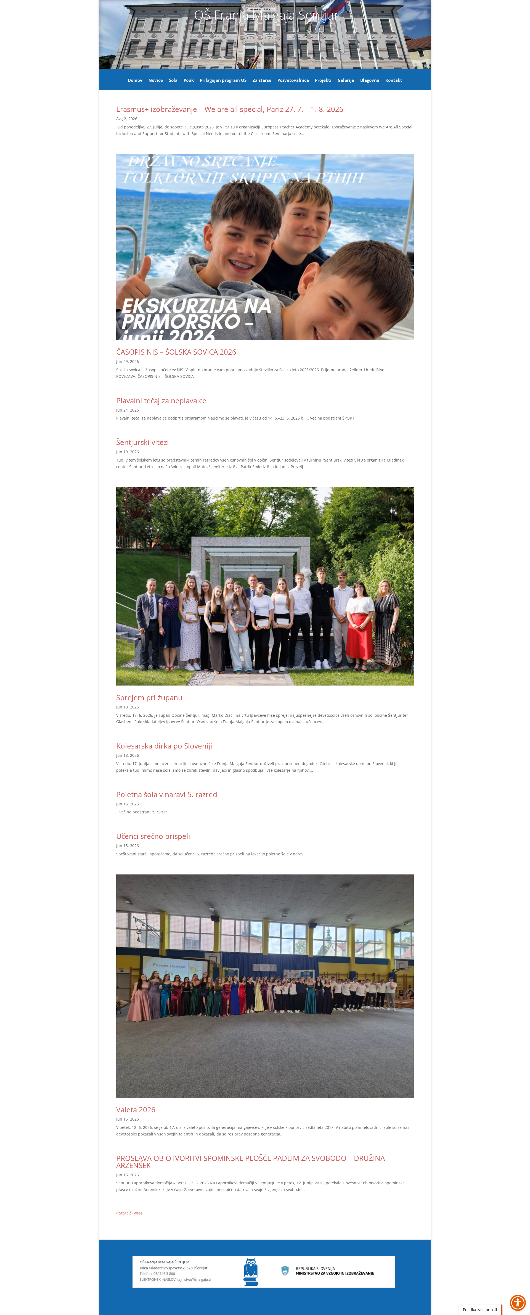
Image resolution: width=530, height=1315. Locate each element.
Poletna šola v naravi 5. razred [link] (166, 794)
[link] (265, 247)
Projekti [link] (323, 80)
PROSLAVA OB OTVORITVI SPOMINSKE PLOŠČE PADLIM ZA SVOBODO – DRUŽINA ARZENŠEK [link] (250, 1161)
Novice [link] (156, 80)
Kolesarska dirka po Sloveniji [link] (164, 746)
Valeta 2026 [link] (135, 1109)
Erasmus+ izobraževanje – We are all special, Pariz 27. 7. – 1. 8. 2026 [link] (229, 109)
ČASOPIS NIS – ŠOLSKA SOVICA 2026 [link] (176, 352)
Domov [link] (135, 80)
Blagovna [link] (369, 80)
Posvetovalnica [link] (293, 80)
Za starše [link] (262, 80)
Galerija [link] (346, 80)
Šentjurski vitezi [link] (142, 442)
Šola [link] (173, 80)
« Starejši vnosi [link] (130, 1213)
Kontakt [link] (393, 80)
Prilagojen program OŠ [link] (223, 80)
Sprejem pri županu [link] (149, 697)
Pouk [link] (189, 80)
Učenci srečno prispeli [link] (153, 836)
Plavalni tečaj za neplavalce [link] (161, 400)
